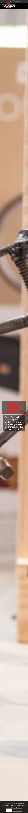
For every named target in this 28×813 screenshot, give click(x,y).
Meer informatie (17, 810)
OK (9, 810)
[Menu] (24, 6)
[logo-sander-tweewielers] (11, 6)
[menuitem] (24, 6)
